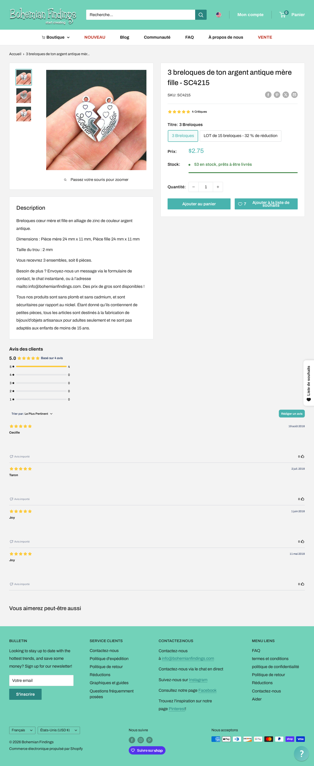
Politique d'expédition (109, 658)
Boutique (55, 37)
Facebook (207, 690)
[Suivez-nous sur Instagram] (140, 739)
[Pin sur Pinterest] (277, 95)
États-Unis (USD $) (55, 730)
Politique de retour (106, 666)
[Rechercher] (201, 15)
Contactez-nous (104, 650)
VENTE (265, 37)
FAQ (189, 37)
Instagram (198, 679)
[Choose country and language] (218, 14)
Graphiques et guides (109, 682)
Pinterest (177, 708)
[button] (301, 753)
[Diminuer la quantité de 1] (193, 187)
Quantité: (177, 186)
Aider (257, 699)
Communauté (157, 37)
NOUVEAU (94, 37)
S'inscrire (25, 694)
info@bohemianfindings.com (188, 658)
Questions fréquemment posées (112, 694)
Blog (124, 37)
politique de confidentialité (275, 666)
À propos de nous (225, 37)
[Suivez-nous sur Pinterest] (149, 739)
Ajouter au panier (199, 204)
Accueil (15, 54)
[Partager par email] (294, 95)
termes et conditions (270, 658)
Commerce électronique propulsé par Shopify (46, 749)
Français (18, 730)
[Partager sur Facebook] (268, 95)
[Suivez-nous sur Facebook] (132, 739)
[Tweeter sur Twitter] (286, 95)
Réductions (100, 674)
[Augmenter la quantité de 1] (218, 187)
